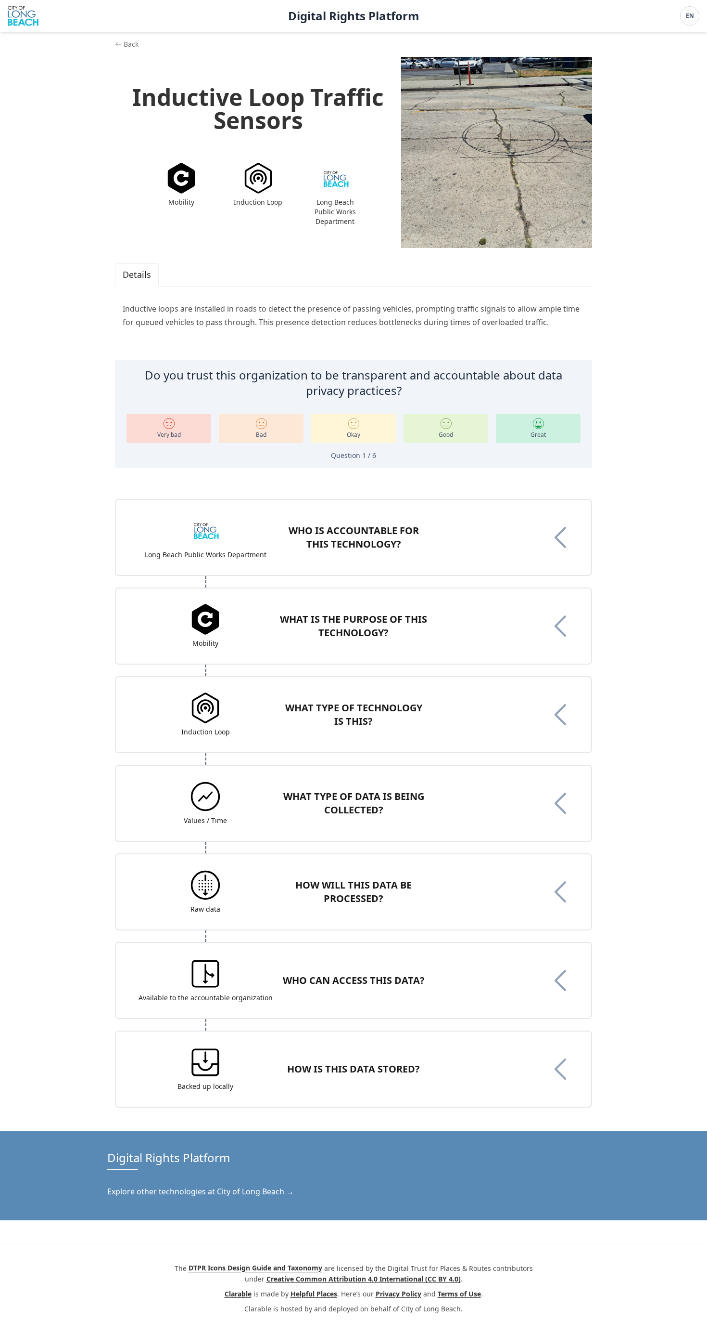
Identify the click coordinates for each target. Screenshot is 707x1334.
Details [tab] (137, 274)
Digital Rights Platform (353, 16)
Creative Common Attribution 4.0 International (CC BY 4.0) (363, 1278)
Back (131, 44)
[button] (353, 537)
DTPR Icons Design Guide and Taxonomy (255, 1268)
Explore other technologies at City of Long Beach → (200, 1191)
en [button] (690, 16)
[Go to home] (23, 16)
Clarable (238, 1293)
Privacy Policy (398, 1293)
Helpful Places (313, 1293)
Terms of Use (459, 1293)
